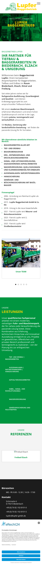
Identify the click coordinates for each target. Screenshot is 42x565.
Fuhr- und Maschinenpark (26, 323)
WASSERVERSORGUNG (17, 399)
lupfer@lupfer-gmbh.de (16, 516)
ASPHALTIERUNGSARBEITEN (19, 380)
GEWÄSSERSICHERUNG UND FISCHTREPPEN (17, 409)
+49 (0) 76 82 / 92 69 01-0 (16, 507)
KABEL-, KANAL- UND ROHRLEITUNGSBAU (15, 390)
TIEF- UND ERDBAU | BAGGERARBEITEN (15, 358)
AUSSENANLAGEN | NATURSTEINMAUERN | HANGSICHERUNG (14, 369)
